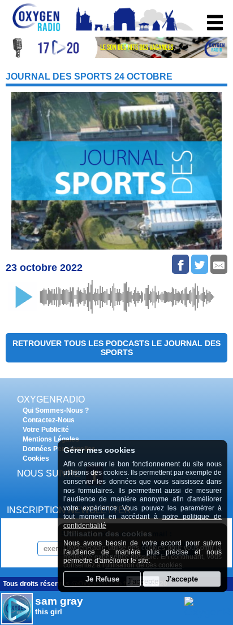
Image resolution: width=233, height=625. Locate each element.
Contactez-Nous (49, 420)
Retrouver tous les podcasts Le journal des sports (116, 348)
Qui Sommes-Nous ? (56, 410)
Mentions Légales (51, 439)
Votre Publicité (46, 430)
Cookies (36, 458)
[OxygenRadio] (37, 31)
